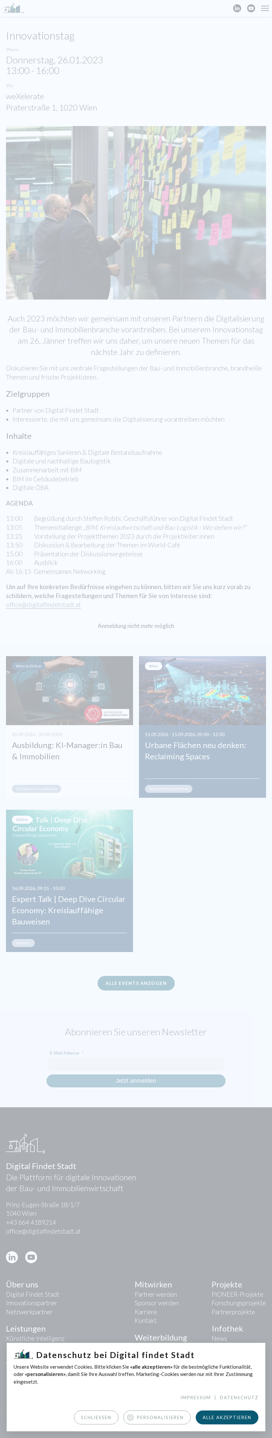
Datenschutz (239, 1397)
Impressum (195, 1397)
